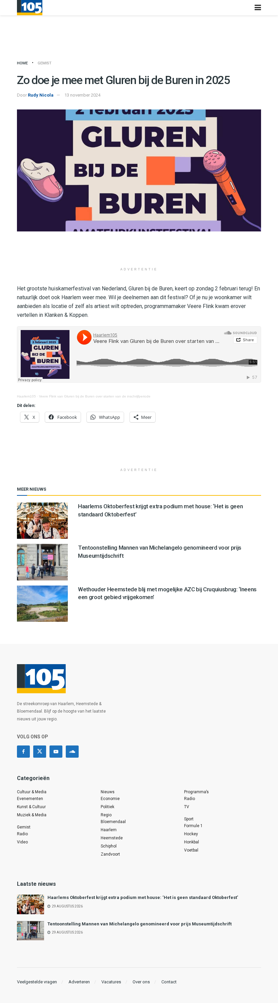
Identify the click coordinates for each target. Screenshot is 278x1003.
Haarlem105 (26, 396)
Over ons (141, 981)
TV (186, 806)
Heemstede (112, 838)
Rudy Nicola (41, 95)
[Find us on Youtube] (55, 751)
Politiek (107, 806)
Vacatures (111, 981)
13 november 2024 (82, 95)
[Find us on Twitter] (39, 751)
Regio (106, 815)
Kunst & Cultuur (31, 806)
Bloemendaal (113, 821)
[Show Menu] (258, 7)
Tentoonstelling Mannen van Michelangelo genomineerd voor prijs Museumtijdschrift (139, 923)
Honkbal (191, 842)
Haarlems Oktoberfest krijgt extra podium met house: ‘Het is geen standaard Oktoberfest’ (142, 897)
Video (22, 842)
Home (22, 63)
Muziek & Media (31, 815)
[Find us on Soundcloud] (72, 751)
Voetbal (191, 850)
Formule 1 (193, 825)
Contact (169, 981)
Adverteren (79, 981)
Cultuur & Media (31, 792)
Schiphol (109, 846)
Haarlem (109, 829)
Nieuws (108, 792)
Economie (110, 798)
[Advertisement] (139, 252)
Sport (189, 819)
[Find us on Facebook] (23, 751)
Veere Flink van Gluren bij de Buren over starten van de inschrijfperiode (95, 396)
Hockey (191, 834)
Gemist (45, 63)
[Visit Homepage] (29, 7)
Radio (22, 834)
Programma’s (196, 792)
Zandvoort (110, 854)
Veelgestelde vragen (37, 981)
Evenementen (30, 798)
